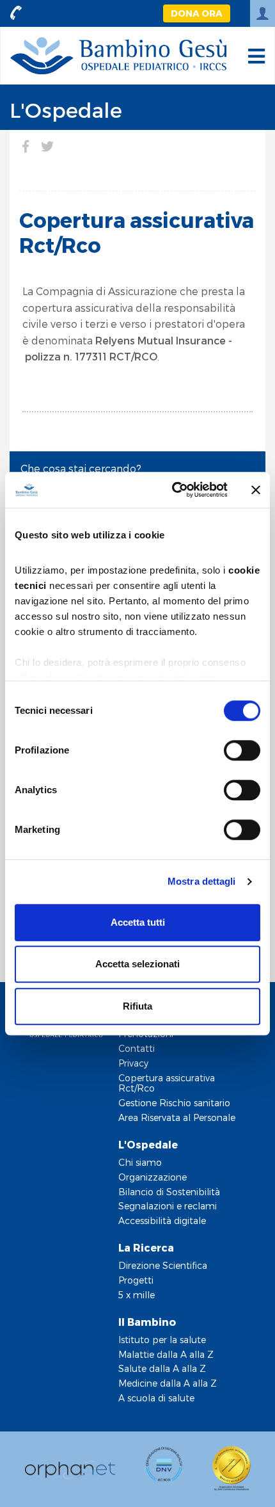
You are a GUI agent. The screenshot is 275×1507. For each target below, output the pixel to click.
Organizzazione (152, 1177)
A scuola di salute (156, 1397)
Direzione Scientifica (162, 1265)
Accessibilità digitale (162, 1220)
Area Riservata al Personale (176, 1117)
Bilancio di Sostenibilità (169, 1191)
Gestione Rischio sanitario (174, 1102)
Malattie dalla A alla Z (166, 1354)
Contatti (136, 1048)
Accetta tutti (138, 922)
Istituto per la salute (162, 1339)
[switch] (242, 750)
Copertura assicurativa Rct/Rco (166, 1083)
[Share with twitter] (47, 146)
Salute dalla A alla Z (162, 1368)
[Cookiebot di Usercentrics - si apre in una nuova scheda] (173, 489)
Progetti (135, 1280)
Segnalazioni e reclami (167, 1205)
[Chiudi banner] (255, 489)
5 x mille (136, 1294)
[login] (262, 13)
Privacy (133, 1063)
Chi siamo (140, 1162)
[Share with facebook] (25, 146)
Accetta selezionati (137, 963)
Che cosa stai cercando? (80, 468)
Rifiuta (137, 1006)
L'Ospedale (66, 109)
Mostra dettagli (202, 881)
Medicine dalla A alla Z (167, 1383)
